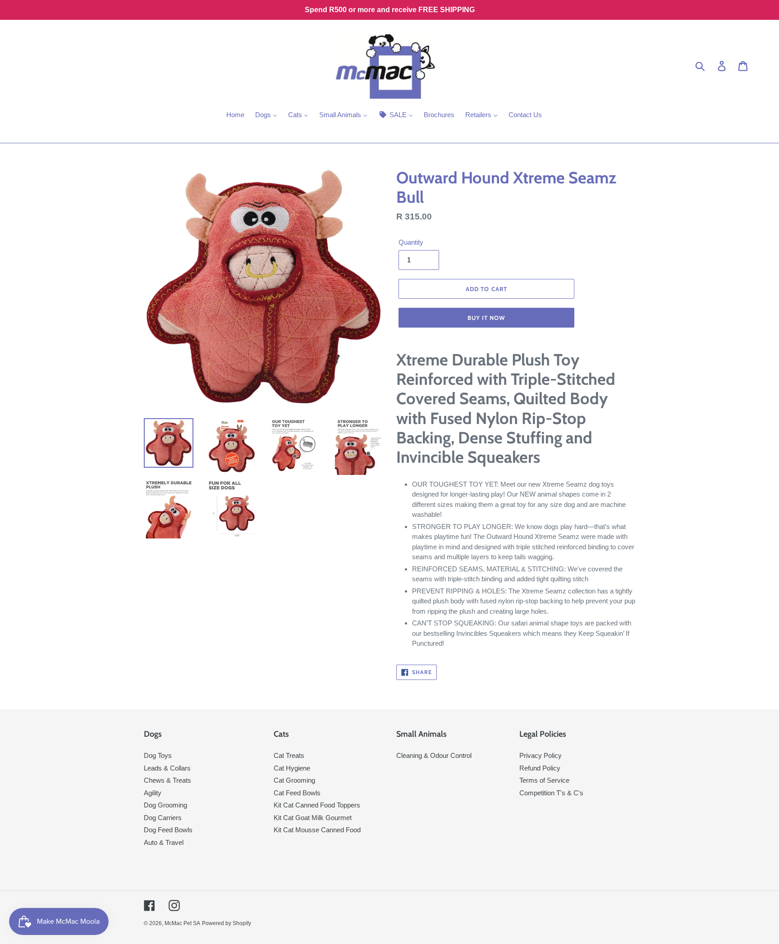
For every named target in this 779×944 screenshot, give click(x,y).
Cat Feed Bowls (297, 793)
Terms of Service (544, 780)
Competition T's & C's (551, 793)
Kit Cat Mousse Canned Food (317, 830)
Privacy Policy (540, 755)
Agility (152, 793)
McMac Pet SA (182, 923)
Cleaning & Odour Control (434, 755)
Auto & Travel (163, 842)
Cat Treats (289, 755)
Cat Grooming (294, 780)
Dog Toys (158, 755)
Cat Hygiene (292, 768)
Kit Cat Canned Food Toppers (317, 805)
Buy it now (486, 317)
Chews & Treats (167, 780)
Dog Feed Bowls (168, 830)
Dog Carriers (163, 817)
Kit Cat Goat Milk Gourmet (313, 817)
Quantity (411, 242)
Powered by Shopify (226, 923)
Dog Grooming (165, 805)
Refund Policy (539, 768)
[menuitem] (235, 116)
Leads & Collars (167, 768)
